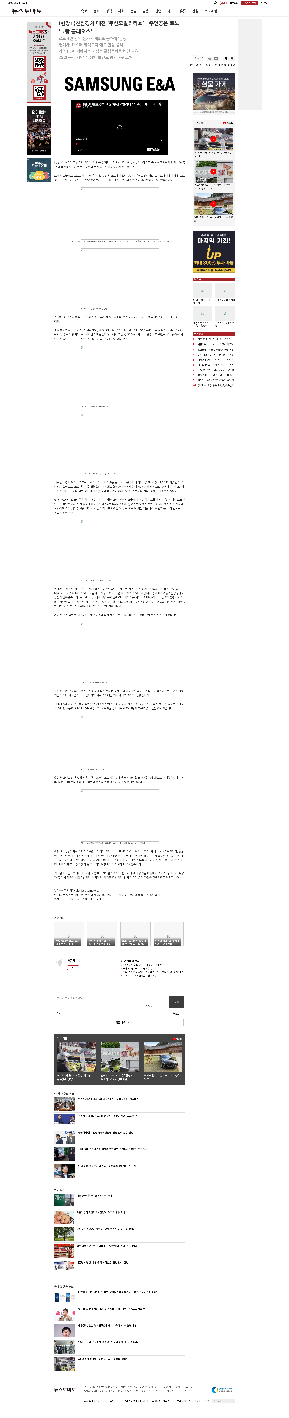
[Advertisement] (250, 64)
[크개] (226, 58)
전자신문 (234, 3)
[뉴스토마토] (27, 11)
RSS (196, 1401)
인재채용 (100, 1401)
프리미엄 (210, 11)
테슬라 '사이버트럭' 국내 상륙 (137, 968)
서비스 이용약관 (182, 1401)
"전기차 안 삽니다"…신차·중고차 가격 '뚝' (143, 965)
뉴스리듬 (198, 123)
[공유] (216, 58)
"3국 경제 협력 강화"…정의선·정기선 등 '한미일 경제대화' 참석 (153, 972)
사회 (121, 11)
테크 (170, 11)
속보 (84, 11)
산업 (158, 11)
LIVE (223, 3)
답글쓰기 (199, 58)
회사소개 (88, 1401)
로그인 (264, 3)
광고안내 (112, 1401)
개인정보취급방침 (128, 1401)
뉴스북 (74, 968)
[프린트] (210, 58)
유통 (183, 11)
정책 (109, 11)
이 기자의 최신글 (130, 961)
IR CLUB (144, 1401)
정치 (96, 11)
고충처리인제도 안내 (162, 1401)
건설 (195, 11)
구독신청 (205, 1401)
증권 (133, 11)
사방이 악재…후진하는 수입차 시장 (140, 975)
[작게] (232, 58)
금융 (146, 11)
